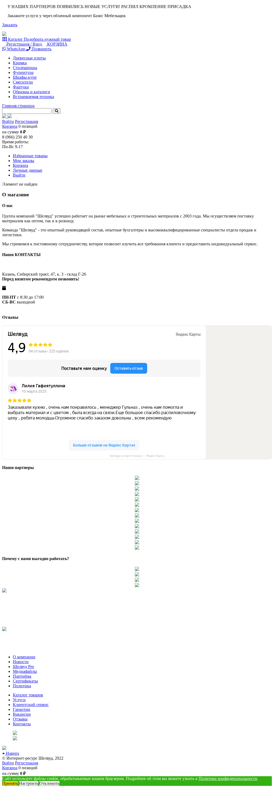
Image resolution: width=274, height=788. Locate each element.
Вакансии (22, 714)
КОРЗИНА (56, 44)
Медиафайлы (25, 671)
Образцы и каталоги (31, 91)
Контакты (22, 724)
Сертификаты (25, 681)
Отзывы (20, 719)
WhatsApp (16, 49)
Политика (22, 686)
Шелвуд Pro (23, 666)
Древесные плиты (29, 58)
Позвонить (41, 49)
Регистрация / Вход (24, 44)
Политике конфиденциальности (228, 778)
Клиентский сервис (31, 704)
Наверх (12, 753)
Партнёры (22, 676)
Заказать (9, 24)
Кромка (20, 63)
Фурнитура (23, 72)
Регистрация (26, 121)
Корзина (9, 126)
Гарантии (21, 709)
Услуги (19, 699)
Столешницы (25, 67)
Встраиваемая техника (33, 96)
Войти (8, 121)
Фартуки (21, 87)
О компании (24, 657)
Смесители (23, 82)
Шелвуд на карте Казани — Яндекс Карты (137, 455)
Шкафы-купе (25, 77)
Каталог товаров (28, 695)
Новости (21, 661)
